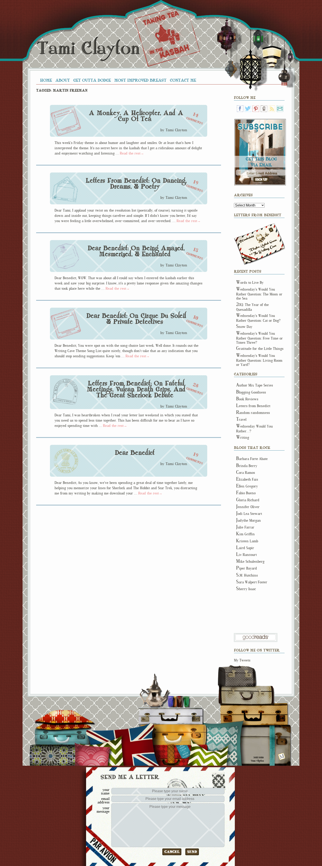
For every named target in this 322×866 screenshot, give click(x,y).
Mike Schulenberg (250, 561)
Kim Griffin (245, 534)
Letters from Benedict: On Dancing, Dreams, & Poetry (136, 183)
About (62, 80)
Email (280, 108)
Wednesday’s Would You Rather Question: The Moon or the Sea (259, 293)
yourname (105, 791)
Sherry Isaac (246, 589)
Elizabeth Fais (247, 479)
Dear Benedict (135, 452)
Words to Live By (250, 282)
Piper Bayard (246, 568)
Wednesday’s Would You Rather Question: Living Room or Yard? (259, 360)
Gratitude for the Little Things (259, 349)
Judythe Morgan (248, 520)
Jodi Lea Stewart (249, 514)
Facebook (240, 108)
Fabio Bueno (246, 493)
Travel (241, 419)
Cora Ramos (245, 473)
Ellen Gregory (247, 486)
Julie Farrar (245, 527)
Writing (242, 437)
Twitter (248, 108)
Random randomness (253, 413)
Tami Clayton (88, 48)
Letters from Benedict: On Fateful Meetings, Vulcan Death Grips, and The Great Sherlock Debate (136, 389)
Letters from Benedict (259, 244)
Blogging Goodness (251, 392)
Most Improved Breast (140, 80)
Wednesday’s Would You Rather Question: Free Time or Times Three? (259, 338)
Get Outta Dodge (92, 80)
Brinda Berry (246, 466)
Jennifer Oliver (248, 507)
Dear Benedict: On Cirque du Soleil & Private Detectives (136, 318)
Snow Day (244, 327)
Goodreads (264, 108)
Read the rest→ (132, 153)
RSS (272, 108)
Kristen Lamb (247, 541)
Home (46, 80)
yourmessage (103, 809)
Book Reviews (247, 399)
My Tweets (242, 660)
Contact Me (183, 80)
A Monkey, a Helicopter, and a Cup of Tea (136, 116)
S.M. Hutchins (247, 575)
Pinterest (256, 108)
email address (103, 800)
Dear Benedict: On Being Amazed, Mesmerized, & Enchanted (136, 251)
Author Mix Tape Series (254, 385)
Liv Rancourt (246, 555)
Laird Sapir (245, 548)
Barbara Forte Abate (252, 459)
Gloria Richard (247, 500)
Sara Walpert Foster (251, 582)
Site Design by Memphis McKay (281, 756)
